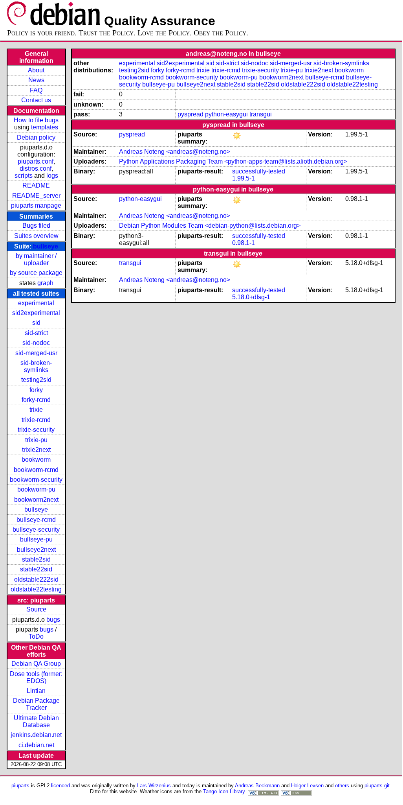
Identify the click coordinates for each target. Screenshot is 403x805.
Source (36, 609)
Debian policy (36, 137)
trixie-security (36, 429)
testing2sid (36, 379)
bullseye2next (36, 549)
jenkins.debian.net (36, 734)
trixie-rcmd (36, 419)
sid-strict (36, 333)
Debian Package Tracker (36, 704)
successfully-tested (258, 171)
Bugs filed (36, 225)
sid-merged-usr (36, 353)
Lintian (36, 690)
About (36, 70)
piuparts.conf (35, 161)
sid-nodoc (36, 342)
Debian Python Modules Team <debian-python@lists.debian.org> (209, 225)
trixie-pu (36, 440)
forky (36, 390)
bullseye (45, 246)
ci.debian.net (36, 745)
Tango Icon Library (224, 791)
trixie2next (36, 449)
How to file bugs (36, 120)
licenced (60, 785)
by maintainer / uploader (36, 259)
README (36, 185)
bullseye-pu (36, 539)
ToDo (36, 636)
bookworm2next (36, 499)
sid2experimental (36, 312)
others (342, 785)
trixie (36, 409)
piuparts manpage (36, 205)
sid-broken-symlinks (36, 366)
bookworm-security (36, 479)
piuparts (20, 785)
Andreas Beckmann (257, 785)
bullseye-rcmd (36, 519)
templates (44, 127)
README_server (36, 195)
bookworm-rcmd (36, 469)
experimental (36, 303)
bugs (53, 619)
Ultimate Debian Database (36, 721)
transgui (260, 114)
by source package (36, 272)
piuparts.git (377, 785)
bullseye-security (36, 529)
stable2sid (36, 559)
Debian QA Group (36, 663)
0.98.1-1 (243, 242)
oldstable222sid (36, 579)
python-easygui (226, 114)
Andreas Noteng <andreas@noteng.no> (174, 151)
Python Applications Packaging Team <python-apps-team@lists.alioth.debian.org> (233, 161)
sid (36, 322)
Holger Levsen (307, 785)
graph (45, 283)
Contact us (36, 100)
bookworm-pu (36, 489)
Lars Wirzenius (154, 785)
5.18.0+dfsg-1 (251, 297)
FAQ (36, 90)
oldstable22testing (36, 589)
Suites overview (36, 235)
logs (52, 175)
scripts (24, 175)
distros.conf (35, 168)
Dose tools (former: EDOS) (36, 677)
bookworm (36, 459)
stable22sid (36, 569)
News (36, 80)
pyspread (190, 114)
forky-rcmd (36, 399)
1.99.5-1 (243, 178)
